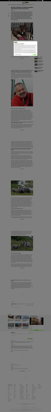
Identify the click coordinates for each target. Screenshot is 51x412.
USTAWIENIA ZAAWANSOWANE (18, 54)
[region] (25, 48)
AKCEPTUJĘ (35, 54)
